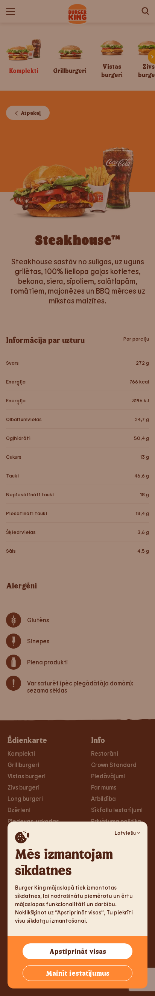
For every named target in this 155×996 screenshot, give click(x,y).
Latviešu (125, 832)
